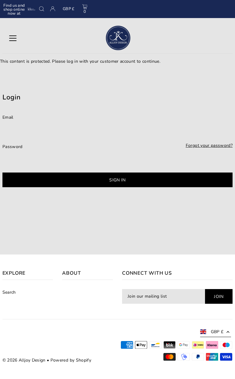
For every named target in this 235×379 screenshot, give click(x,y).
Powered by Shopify (70, 360)
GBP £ (69, 9)
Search (9, 292)
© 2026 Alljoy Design (24, 360)
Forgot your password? (209, 145)
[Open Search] (41, 8)
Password (12, 147)
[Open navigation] (13, 38)
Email (7, 117)
